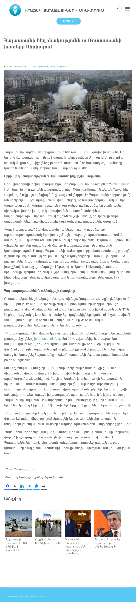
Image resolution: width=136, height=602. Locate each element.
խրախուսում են (45, 338)
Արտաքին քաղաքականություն (50, 67)
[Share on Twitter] (15, 486)
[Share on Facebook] (7, 486)
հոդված (36, 304)
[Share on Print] (44, 486)
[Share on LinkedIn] (22, 486)
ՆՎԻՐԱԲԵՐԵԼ (69, 21)
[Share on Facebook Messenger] (36, 486)
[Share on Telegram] (29, 486)
